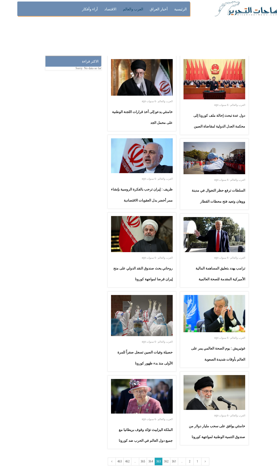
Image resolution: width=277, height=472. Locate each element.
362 (166, 461)
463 (119, 461)
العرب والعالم (165, 101)
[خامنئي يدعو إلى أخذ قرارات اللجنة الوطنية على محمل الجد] (142, 77)
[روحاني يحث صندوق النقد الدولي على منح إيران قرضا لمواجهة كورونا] (142, 234)
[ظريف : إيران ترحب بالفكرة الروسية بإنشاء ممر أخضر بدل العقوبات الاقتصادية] (142, 155)
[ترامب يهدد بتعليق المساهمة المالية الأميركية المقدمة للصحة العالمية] (214, 234)
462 (127, 461)
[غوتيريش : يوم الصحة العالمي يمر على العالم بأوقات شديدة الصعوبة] (214, 313)
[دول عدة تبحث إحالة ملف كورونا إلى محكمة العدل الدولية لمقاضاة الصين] (214, 79)
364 (150, 461)
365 (143, 461)
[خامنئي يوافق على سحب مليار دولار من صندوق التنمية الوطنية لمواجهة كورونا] (214, 392)
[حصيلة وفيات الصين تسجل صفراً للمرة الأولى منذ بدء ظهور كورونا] (142, 315)
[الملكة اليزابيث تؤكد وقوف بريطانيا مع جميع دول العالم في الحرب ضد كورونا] (142, 396)
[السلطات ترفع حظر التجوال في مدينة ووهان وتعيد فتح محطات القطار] (214, 158)
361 (174, 461)
